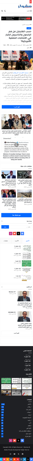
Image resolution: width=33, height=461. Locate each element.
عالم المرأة (28, 436)
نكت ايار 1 (18, 276)
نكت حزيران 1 (17, 254)
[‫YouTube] (14, 233)
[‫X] (18, 233)
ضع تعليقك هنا (16, 215)
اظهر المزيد (17, 107)
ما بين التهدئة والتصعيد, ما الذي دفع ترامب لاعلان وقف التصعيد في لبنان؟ (24, 305)
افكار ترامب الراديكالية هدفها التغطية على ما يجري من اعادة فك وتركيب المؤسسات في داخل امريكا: (9, 182)
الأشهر (27, 241)
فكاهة (29, 425)
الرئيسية (28, 24)
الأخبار (23, 24)
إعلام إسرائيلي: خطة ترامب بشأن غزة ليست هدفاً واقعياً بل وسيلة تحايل (24, 200)
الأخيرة (17, 241)
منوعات (29, 412)
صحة (29, 415)
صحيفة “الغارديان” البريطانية (20, 73)
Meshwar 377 (12, 292)
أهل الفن (28, 428)
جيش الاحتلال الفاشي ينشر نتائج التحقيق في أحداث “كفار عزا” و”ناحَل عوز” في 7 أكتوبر (24, 182)
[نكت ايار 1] (26, 278)
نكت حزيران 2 (17, 246)
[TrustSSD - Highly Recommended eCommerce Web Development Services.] (16, 18)
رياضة (29, 420)
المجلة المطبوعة (27, 417)
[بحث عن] (2, 11)
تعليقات (6, 241)
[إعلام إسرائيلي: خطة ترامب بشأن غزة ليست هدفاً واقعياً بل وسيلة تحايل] (24, 194)
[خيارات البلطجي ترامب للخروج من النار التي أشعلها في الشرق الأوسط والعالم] (24, 316)
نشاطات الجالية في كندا (25, 431)
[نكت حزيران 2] (26, 248)
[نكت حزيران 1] (26, 256)
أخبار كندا (28, 409)
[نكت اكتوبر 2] (27, 393)
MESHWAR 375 (12, 312)
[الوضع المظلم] (5, 11)
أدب (30, 423)
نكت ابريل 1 (18, 261)
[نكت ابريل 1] (26, 263)
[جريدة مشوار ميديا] (25, 6)
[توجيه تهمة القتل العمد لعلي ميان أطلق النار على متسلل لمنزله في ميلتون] (16, 393)
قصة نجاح (28, 433)
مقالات (29, 407)
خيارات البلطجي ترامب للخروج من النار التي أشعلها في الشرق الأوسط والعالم (25, 325)
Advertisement (16, 15)
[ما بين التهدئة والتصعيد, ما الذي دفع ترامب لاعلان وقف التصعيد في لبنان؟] (24, 296)
